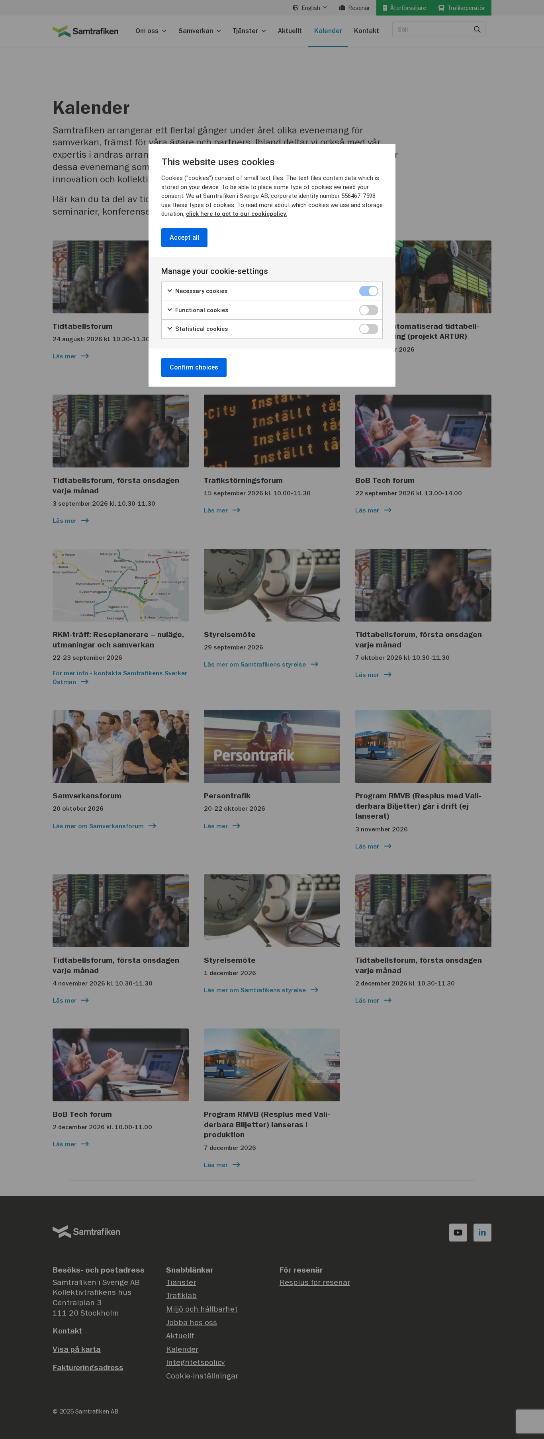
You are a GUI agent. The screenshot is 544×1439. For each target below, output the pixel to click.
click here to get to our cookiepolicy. (236, 213)
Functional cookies (201, 310)
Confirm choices (194, 367)
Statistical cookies (201, 328)
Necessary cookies (200, 291)
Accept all (184, 237)
